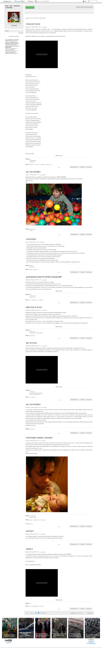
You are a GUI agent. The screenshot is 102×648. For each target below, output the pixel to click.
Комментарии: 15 (14, 50)
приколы (31, 230)
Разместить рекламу (91, 643)
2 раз (32, 523)
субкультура (48, 164)
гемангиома (43, 519)
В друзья (15, 25)
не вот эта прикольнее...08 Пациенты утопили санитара (12, 43)
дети (30, 294)
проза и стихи (32, 161)
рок (30, 158)
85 (76, 613)
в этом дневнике (42, 613)
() (77, 166)
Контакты (91, 642)
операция (30, 519)
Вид (85, 1)
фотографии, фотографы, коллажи (36, 332)
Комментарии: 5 (14, 40)
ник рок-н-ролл (32, 335)
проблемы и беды (33, 160)
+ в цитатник (44, 26)
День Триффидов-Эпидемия (12, 39)
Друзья (11, 5)
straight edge (31, 164)
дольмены (41, 299)
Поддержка (83, 1)
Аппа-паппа (5, 7)
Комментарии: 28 (14, 53)
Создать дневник (30, 7)
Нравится (82, 166)
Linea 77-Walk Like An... (10, 52)
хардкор (36, 164)
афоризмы (35, 269)
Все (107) (21, 32)
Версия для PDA (91, 641)
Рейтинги (31, 1)
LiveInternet (7, 1)
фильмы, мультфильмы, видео (35, 394)
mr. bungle (33, 396)
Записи (6, 5)
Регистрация (18, 1)
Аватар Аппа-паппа (14, 17)
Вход (24, 1)
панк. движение (42, 164)
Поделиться (88, 166)
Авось (38, 1)
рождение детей (33, 295)
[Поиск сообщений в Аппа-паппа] (36, 613)
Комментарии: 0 (14, 48)
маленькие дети (35, 299)
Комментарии (17, 5)
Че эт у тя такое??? (9, 49)
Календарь (90, 613)
